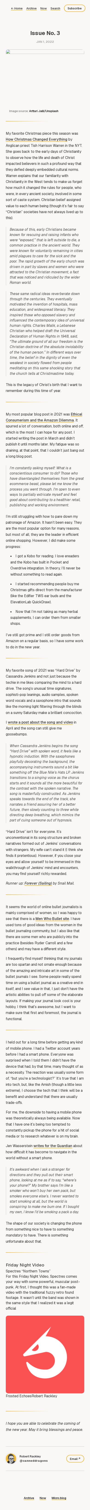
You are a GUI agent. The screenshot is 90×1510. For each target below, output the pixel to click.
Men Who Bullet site (52, 918)
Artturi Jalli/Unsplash (43, 111)
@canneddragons (34, 1461)
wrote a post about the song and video (40, 722)
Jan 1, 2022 (45, 42)
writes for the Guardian (52, 1145)
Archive (31, 8)
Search (55, 8)
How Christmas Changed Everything (36, 139)
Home (17, 8)
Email (74, 1459)
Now (43, 8)
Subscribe (75, 8)
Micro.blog (59, 1498)
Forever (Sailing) (38, 883)
